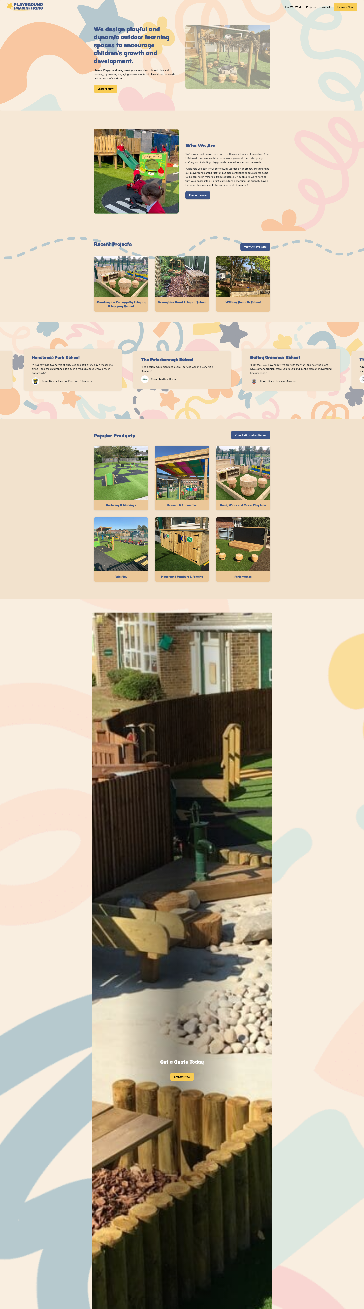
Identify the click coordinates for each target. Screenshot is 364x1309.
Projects (311, 7)
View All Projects (255, 247)
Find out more (198, 195)
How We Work (293, 7)
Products (326, 7)
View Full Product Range (250, 435)
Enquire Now (345, 7)
